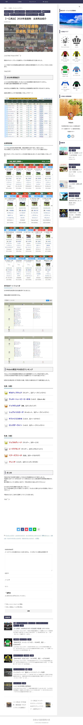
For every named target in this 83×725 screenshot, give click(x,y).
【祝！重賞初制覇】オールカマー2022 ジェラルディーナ (75, 172)
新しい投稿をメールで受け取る (14, 607)
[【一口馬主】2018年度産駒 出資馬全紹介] (30, 529)
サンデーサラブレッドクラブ (14, 538)
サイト (6, 586)
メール (7, 580)
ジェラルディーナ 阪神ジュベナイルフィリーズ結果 (28, 672)
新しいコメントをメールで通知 (14, 604)
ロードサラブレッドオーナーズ (33, 535)
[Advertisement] (28, 513)
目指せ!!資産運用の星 (41, 719)
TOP (7, 1)
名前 (7, 573)
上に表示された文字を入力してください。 (15, 595)
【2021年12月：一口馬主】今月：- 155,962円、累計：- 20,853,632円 (75, 215)
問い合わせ (45, 1)
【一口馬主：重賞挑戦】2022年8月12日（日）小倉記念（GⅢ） (75, 201)
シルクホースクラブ (20, 535)
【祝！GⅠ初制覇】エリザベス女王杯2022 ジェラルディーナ (75, 155)
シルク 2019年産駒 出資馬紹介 (22, 686)
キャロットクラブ (10, 535)
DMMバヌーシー (46, 535)
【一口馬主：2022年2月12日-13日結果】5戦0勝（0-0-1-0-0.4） (31, 628)
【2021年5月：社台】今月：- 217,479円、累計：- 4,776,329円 (31, 658)
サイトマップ (32, 1)
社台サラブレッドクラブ (28, 538)
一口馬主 (19, 1)
